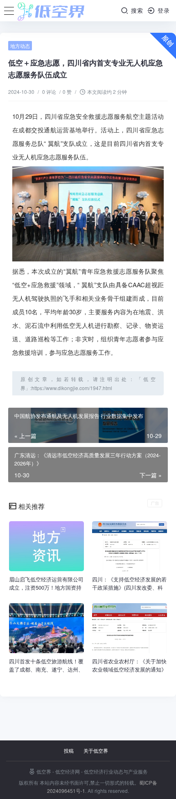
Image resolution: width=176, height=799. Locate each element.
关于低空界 (95, 750)
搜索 (136, 10)
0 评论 (49, 91)
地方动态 (20, 45)
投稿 (69, 750)
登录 (163, 10)
